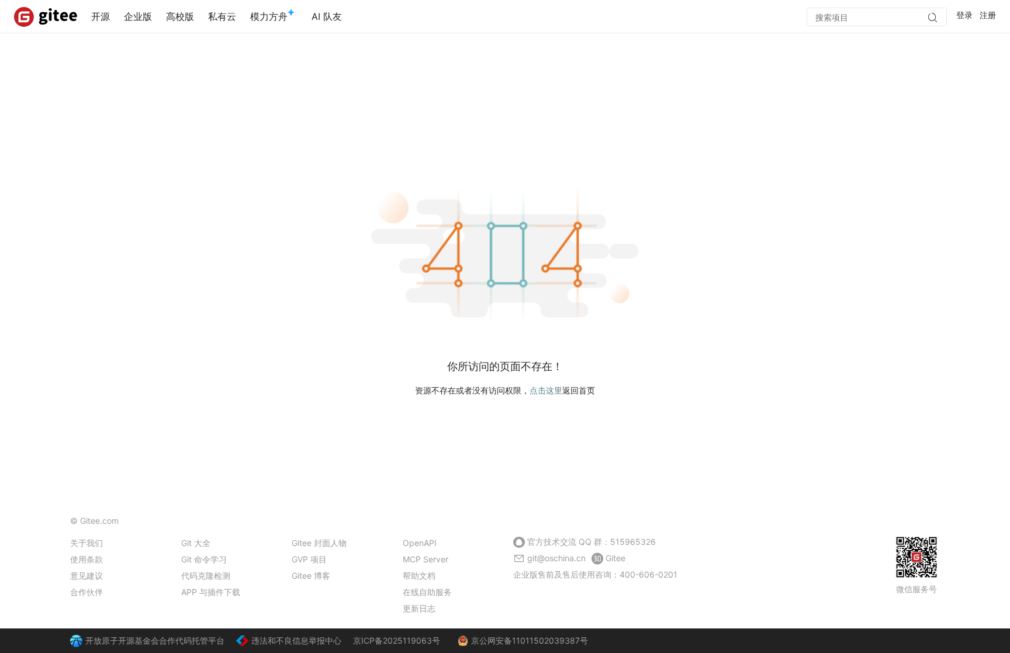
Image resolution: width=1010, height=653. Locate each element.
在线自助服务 (427, 592)
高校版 (180, 16)
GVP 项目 (309, 559)
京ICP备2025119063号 (396, 640)
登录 (964, 15)
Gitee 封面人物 (319, 543)
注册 (988, 15)
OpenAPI (420, 543)
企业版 (138, 16)
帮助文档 (419, 576)
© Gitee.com (94, 521)
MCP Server (425, 559)
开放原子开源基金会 (122, 640)
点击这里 (546, 390)
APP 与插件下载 (210, 592)
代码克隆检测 (205, 576)
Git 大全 (195, 543)
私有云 (222, 16)
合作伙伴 (86, 592)
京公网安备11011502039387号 (529, 640)
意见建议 (86, 576)
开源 (100, 16)
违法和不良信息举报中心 (296, 640)
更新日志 (419, 608)
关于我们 (86, 543)
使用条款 (86, 559)
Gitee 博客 (311, 576)
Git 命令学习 (204, 559)
